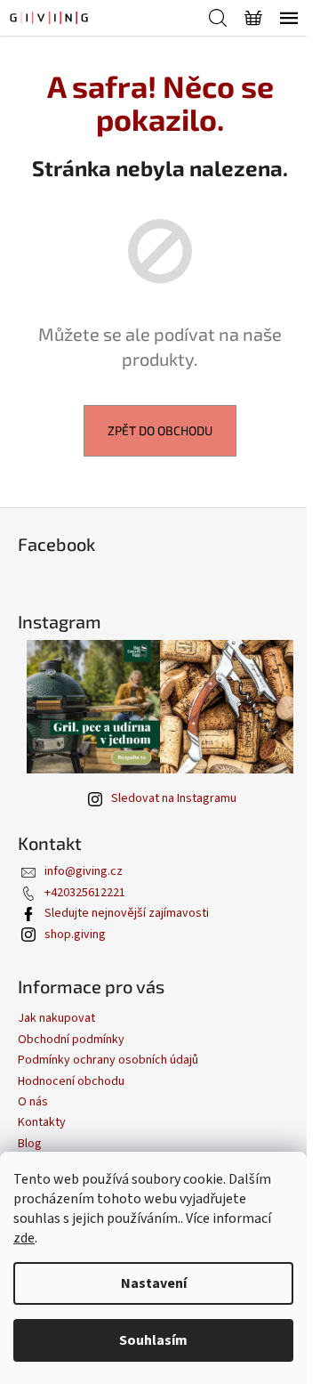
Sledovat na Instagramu (173, 798)
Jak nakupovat (56, 1018)
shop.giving (75, 934)
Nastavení (154, 1283)
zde (24, 1238)
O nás (33, 1102)
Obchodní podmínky (71, 1039)
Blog (30, 1144)
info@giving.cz (83, 871)
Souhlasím (153, 1340)
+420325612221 (84, 893)
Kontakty (42, 1122)
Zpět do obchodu (160, 430)
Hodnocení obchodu (71, 1081)
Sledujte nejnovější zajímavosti (126, 913)
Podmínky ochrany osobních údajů (108, 1060)
